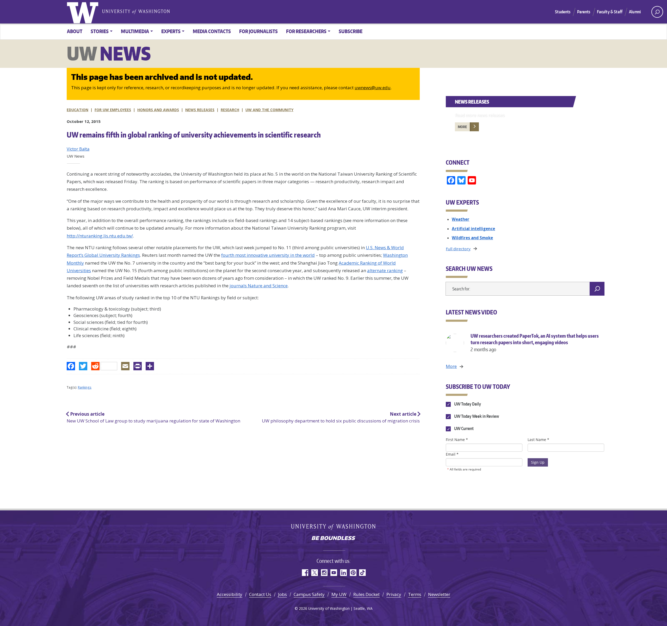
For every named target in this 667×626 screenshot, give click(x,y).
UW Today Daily (467, 404)
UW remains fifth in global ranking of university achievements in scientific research (194, 134)
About (74, 31)
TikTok (362, 572)
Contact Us (260, 594)
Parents (583, 11)
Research (230, 109)
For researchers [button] (306, 31)
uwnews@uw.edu (373, 88)
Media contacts (212, 31)
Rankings (84, 387)
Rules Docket (366, 594)
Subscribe (350, 31)
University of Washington (84, 11)
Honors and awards (158, 109)
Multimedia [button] (135, 31)
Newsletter (439, 594)
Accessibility (229, 594)
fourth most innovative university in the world (268, 255)
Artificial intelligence (473, 228)
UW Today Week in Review (476, 416)
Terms (414, 594)
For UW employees (113, 109)
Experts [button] (171, 31)
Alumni (635, 11)
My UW (339, 594)
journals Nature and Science (259, 286)
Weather (460, 219)
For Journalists (258, 31)
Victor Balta (78, 149)
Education (77, 109)
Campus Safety (309, 594)
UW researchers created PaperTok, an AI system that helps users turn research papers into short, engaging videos (535, 342)
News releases (199, 109)
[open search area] (657, 12)
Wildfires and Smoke (472, 237)
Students (562, 11)
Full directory (458, 248)
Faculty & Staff (609, 11)
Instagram (324, 572)
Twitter (314, 572)
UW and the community (269, 109)
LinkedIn (343, 572)
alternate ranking (385, 270)
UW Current (463, 428)
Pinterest (352, 572)
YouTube (333, 572)
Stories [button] (100, 31)
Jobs (282, 594)
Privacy (393, 594)
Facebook (304, 572)
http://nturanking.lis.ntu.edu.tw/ (100, 236)
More (462, 127)
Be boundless (333, 538)
